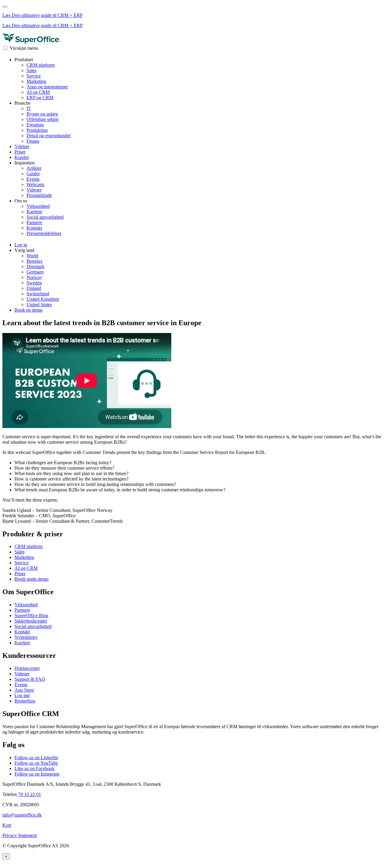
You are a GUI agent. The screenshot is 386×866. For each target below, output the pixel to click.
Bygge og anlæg (42, 113)
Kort (6, 825)
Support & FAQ (29, 679)
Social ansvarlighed (45, 217)
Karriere (34, 211)
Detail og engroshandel (49, 135)
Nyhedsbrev (26, 637)
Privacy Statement (19, 835)
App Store (24, 690)
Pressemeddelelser (44, 233)
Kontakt (34, 227)
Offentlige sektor (43, 119)
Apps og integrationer (47, 86)
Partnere (34, 222)
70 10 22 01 (29, 794)
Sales (31, 70)
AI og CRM (38, 92)
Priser (19, 151)
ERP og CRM (40, 97)
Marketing (36, 81)
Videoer (34, 189)
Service (34, 75)
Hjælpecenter (27, 668)
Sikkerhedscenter (30, 620)
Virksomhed (38, 206)
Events (33, 179)
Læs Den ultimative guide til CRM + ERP (42, 15)
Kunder (21, 157)
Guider (33, 173)
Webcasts (35, 184)
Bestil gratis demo (31, 579)
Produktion (37, 130)
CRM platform (41, 65)
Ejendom (35, 124)
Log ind (22, 695)
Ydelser (21, 146)
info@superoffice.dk (22, 814)
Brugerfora (24, 700)
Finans (33, 141)
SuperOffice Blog (31, 615)
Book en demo (28, 309)
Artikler (34, 168)
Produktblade (39, 195)
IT (29, 108)
